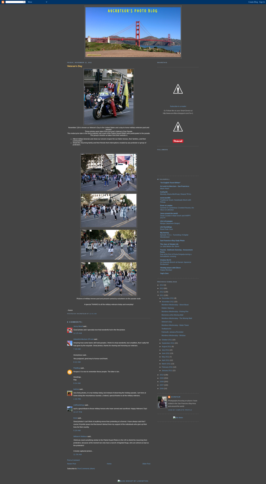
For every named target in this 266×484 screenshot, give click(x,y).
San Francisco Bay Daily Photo (172, 241)
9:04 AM (77, 383)
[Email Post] (97, 313)
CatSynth (163, 192)
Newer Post (71, 464)
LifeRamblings (78, 405)
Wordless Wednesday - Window (174, 335)
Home (109, 464)
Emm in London (166, 206)
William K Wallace (80, 436)
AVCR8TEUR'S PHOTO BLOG (133, 11)
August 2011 (167, 347)
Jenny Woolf (78, 326)
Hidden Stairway (168, 308)
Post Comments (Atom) (86, 469)
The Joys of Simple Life (169, 244)
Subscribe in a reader (178, 106)
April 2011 (166, 360)
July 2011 (165, 350)
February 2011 (167, 367)
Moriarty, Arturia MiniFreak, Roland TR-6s (175, 194)
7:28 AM (77, 349)
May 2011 (166, 357)
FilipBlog (76, 368)
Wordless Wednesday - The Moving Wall (177, 318)
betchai (76, 389)
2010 (162, 375)
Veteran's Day (74, 66)
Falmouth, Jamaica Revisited (172, 332)
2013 (162, 288)
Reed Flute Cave (166, 229)
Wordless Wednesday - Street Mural (175, 305)
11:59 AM (77, 454)
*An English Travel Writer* (170, 183)
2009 (162, 378)
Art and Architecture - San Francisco (174, 186)
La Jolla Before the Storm (169, 246)
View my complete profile (180, 410)
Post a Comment (73, 460)
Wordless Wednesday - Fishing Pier (175, 312)
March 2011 (166, 364)
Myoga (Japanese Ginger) (170, 223)
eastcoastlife (165, 198)
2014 (162, 285)
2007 (162, 385)
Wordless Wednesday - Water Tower (175, 325)
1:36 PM (77, 399)
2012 (162, 292)
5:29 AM (77, 430)
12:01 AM (93, 313)
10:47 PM (77, 412)
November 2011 (168, 302)
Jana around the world (169, 213)
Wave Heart (164, 188)
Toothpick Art (166, 329)
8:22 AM (77, 362)
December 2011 (168, 298)
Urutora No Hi (165, 260)
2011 (162, 295)
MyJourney (164, 233)
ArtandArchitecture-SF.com (83, 339)
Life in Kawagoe (166, 221)
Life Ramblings (166, 227)
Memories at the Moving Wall (172, 315)
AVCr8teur (175, 397)
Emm (75, 418)
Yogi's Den (164, 273)
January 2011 (167, 371)
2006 (162, 389)
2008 (162, 382)
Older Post (146, 464)
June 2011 (166, 353)
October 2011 (167, 340)
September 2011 (168, 343)
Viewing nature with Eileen (170, 268)
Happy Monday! (166, 270)
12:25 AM (77, 333)
